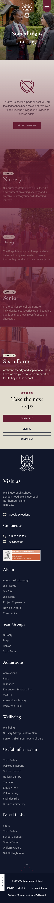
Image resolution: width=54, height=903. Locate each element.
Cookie (21, 888)
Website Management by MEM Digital (27, 895)
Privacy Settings (39, 888)
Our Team (9, 596)
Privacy (10, 888)
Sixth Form (9, 651)
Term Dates (10, 760)
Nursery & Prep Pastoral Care (20, 733)
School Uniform (12, 771)
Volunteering (10, 793)
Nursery (7, 634)
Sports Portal (10, 842)
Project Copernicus (14, 602)
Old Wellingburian (13, 853)
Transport (9, 782)
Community (10, 613)
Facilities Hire (11, 798)
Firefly (6, 825)
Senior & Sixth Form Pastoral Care (23, 738)
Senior (7, 645)
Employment (10, 787)
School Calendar (12, 836)
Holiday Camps (12, 776)
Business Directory (14, 804)
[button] (2, 882)
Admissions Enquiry (14, 700)
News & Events (12, 607)
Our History (9, 585)
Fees (6, 678)
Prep (6, 640)
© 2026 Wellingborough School (27, 881)
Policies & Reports (13, 765)
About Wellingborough (16, 580)
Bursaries (8, 684)
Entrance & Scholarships (17, 689)
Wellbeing (9, 727)
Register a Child (12, 705)
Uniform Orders (12, 847)
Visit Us (7, 695)
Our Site (7, 591)
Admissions (10, 673)
